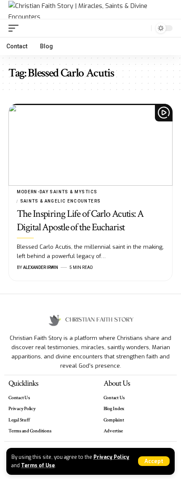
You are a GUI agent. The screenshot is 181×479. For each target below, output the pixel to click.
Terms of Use (38, 465)
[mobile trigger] (15, 28)
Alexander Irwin (40, 267)
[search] (143, 28)
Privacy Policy (111, 457)
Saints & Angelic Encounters (60, 201)
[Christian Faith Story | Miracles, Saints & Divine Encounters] (90, 9)
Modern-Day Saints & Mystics (57, 191)
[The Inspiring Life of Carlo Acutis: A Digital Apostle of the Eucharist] (90, 145)
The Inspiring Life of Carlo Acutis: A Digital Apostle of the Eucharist (80, 220)
